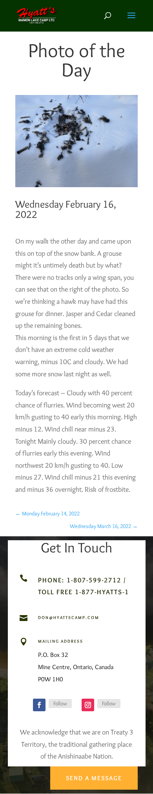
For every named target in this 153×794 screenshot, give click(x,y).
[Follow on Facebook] (39, 705)
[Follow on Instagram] (88, 705)
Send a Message (94, 778)
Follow (60, 703)
